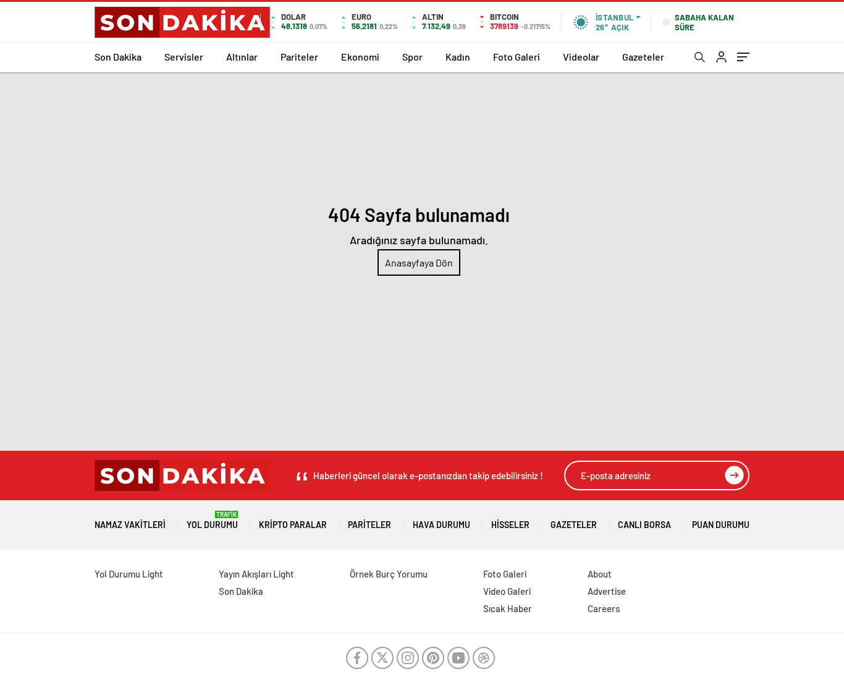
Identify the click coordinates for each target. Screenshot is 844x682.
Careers (604, 608)
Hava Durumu (441, 524)
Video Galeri (507, 591)
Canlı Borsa (644, 524)
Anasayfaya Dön (419, 262)
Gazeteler (643, 56)
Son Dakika (118, 56)
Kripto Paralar (293, 524)
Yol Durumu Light (129, 573)
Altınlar (242, 56)
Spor (412, 56)
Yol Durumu (212, 520)
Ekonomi (360, 56)
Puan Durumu (720, 524)
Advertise (607, 591)
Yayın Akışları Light (256, 573)
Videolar (581, 56)
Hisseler (510, 524)
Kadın (457, 56)
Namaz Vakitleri (130, 524)
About (600, 573)
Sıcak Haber (507, 608)
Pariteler (299, 56)
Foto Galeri (516, 56)
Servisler (183, 56)
